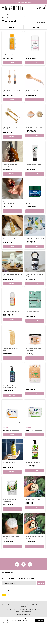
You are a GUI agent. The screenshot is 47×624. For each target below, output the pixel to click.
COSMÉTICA (10, 14)
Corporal (17, 14)
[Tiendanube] (23, 615)
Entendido (39, 620)
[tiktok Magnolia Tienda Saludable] (30, 564)
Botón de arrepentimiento (23, 611)
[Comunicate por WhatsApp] (36, 8)
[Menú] (3, 8)
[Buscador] (40, 8)
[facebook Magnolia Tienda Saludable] (23, 564)
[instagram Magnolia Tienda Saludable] (17, 564)
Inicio (3, 14)
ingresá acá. (37, 609)
